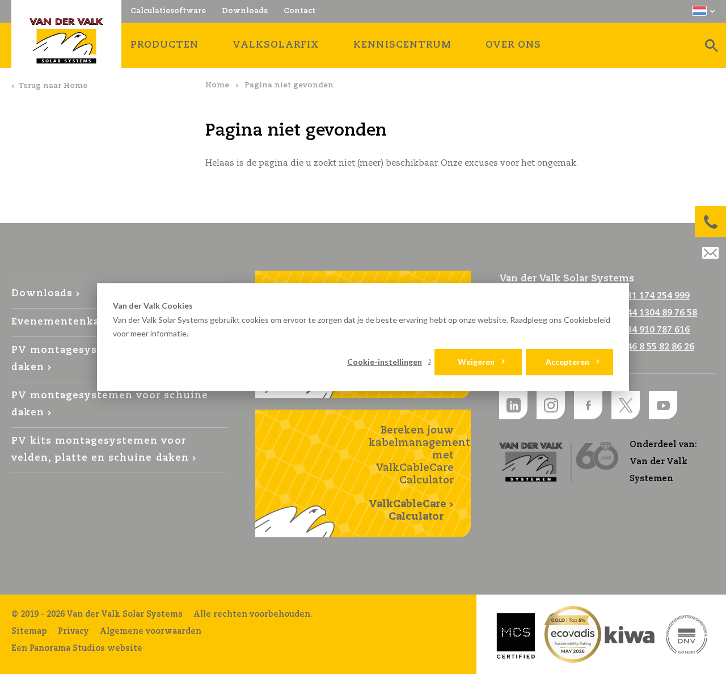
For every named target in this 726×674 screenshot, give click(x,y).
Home (217, 85)
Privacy (73, 631)
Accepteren (567, 362)
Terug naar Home (52, 86)
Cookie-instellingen (384, 362)
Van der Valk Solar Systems (66, 41)
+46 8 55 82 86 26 (657, 347)
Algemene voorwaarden (150, 631)
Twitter (625, 405)
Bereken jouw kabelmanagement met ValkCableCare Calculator (419, 474)
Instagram (551, 405)
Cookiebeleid (587, 320)
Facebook (588, 405)
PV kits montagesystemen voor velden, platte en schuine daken (100, 449)
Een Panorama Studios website (76, 648)
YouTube (663, 405)
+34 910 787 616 (655, 330)
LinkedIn (513, 405)
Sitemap (29, 631)
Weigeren (476, 362)
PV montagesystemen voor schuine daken (109, 404)
